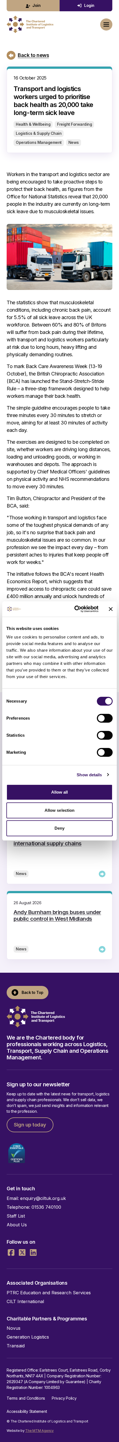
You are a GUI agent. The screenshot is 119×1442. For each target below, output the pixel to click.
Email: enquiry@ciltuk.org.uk (36, 1198)
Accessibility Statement (27, 1411)
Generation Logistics (28, 1337)
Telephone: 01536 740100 (34, 1207)
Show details (89, 774)
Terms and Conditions (26, 1398)
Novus (13, 1328)
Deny (59, 828)
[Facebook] (11, 1252)
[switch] (105, 718)
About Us (17, 1224)
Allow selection (60, 810)
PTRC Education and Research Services (49, 1292)
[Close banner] (111, 609)
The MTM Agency (39, 1431)
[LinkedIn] (33, 1252)
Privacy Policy (64, 1398)
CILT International (25, 1301)
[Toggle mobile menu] (106, 24)
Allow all (59, 792)
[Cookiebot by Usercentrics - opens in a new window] (75, 609)
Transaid (16, 1345)
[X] (22, 1252)
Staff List (16, 1216)
